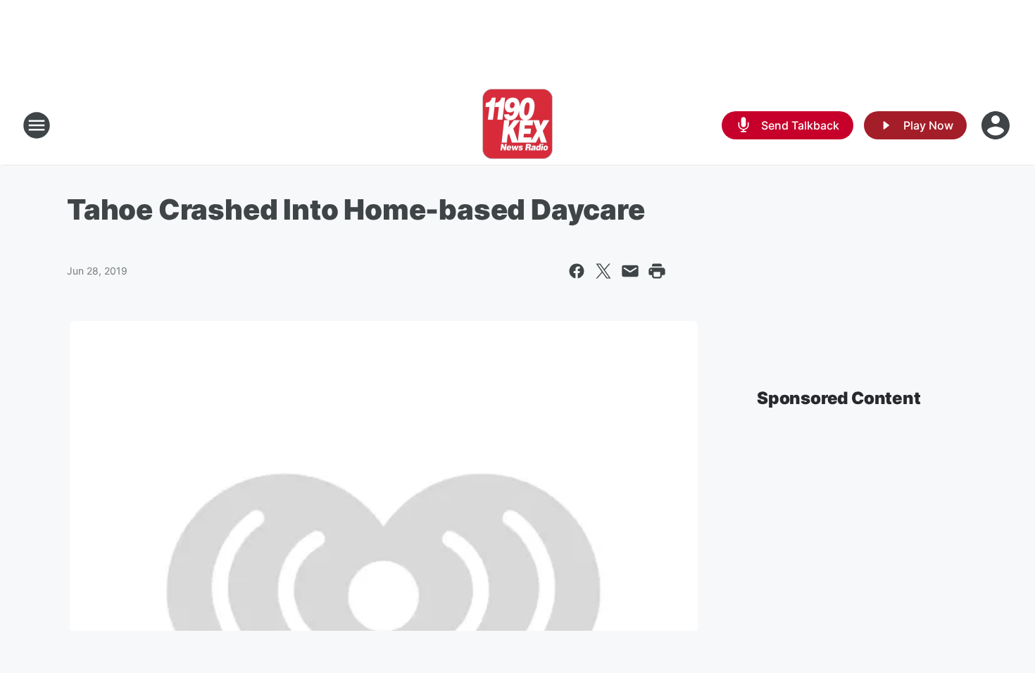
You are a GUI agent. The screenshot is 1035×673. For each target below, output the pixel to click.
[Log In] (996, 125)
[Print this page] (657, 271)
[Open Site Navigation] (37, 125)
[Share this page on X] (603, 271)
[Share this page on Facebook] (576, 271)
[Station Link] (517, 125)
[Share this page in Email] (630, 271)
